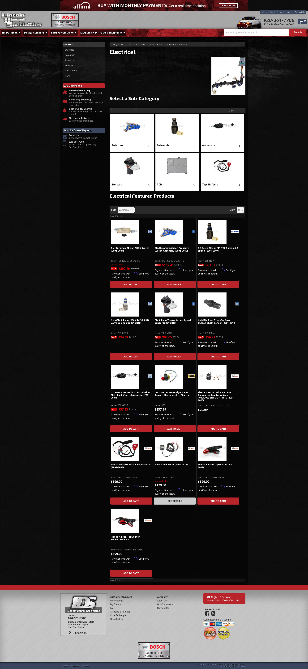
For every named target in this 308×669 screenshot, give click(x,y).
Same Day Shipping (80, 99)
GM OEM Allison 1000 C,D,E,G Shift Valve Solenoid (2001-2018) (130, 321)
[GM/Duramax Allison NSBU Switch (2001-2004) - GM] (150, 232)
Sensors (117, 184)
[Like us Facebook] (207, 613)
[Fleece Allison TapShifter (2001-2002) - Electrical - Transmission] (212, 449)
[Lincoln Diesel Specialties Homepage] (22, 20)
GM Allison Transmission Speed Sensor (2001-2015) (173, 321)
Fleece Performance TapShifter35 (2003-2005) (130, 466)
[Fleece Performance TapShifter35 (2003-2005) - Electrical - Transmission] (125, 449)
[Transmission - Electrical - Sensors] (132, 166)
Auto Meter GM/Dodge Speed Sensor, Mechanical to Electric (172, 393)
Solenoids (163, 145)
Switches (117, 145)
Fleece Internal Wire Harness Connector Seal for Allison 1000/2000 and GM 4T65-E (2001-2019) (216, 396)
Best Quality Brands (80, 108)
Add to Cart (131, 284)
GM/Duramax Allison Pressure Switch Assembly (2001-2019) (172, 249)
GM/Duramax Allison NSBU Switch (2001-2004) (130, 249)
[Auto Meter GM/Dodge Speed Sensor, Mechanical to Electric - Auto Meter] (191, 376)
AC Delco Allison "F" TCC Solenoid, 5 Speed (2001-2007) (218, 249)
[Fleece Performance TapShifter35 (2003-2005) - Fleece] (148, 448)
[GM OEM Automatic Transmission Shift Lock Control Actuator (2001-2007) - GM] (150, 376)
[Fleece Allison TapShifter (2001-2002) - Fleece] (235, 448)
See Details (175, 501)
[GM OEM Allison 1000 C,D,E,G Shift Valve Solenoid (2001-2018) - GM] (150, 304)
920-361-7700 (279, 20)
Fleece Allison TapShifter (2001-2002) (216, 466)
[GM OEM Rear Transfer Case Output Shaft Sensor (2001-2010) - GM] (237, 304)
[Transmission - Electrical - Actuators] (222, 127)
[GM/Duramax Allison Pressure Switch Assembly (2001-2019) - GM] (193, 232)
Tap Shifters (210, 184)
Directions (79, 633)
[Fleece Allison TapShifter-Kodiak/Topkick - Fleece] (148, 521)
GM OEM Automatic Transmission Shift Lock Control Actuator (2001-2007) (130, 395)
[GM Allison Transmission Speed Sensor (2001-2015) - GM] (193, 304)
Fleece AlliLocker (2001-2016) (171, 464)
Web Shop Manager (237, 666)
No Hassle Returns (79, 118)
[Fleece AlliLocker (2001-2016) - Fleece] (191, 448)
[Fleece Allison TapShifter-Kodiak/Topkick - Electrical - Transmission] (125, 521)
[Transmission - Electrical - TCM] (177, 166)
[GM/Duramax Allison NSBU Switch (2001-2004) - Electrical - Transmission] (125, 232)
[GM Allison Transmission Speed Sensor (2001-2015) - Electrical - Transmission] (169, 304)
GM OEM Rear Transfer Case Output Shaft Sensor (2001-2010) (216, 321)
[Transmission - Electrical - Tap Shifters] (222, 166)
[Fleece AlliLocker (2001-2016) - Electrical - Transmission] (169, 449)
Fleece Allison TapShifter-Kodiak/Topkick (126, 538)
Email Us (74, 135)
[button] (265, 32)
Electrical (68, 44)
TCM (159, 184)
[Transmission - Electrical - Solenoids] (177, 127)
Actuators (208, 145)
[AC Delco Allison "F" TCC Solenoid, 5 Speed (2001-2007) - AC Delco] (235, 232)
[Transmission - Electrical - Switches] (132, 127)
